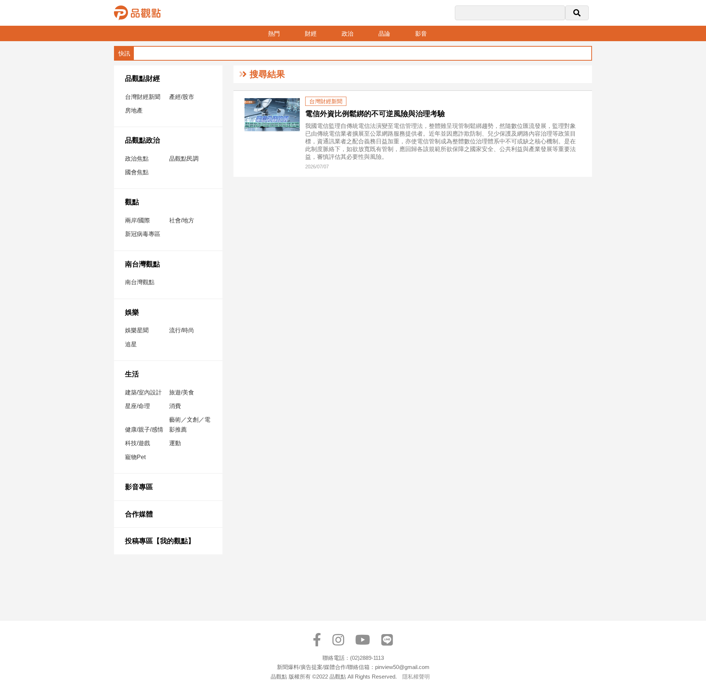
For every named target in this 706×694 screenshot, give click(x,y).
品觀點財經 (142, 78)
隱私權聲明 (416, 676)
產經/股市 (181, 97)
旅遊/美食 (181, 392)
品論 (384, 34)
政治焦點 (137, 158)
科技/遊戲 (137, 443)
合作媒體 (139, 514)
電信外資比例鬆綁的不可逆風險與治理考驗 (375, 114)
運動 (175, 443)
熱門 (274, 34)
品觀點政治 (142, 140)
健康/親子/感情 (144, 429)
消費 (175, 406)
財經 (311, 34)
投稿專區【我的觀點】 (160, 541)
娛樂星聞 (137, 330)
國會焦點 (137, 172)
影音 (421, 34)
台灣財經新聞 (142, 97)
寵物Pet (135, 457)
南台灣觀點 (142, 264)
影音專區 (139, 487)
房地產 (134, 110)
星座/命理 (137, 406)
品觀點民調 (184, 158)
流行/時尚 (181, 330)
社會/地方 (181, 220)
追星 (131, 344)
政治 (347, 34)
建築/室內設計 (143, 392)
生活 (132, 374)
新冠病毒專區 (142, 234)
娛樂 (132, 312)
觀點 (132, 202)
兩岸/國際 (137, 220)
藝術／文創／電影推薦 (189, 424)
